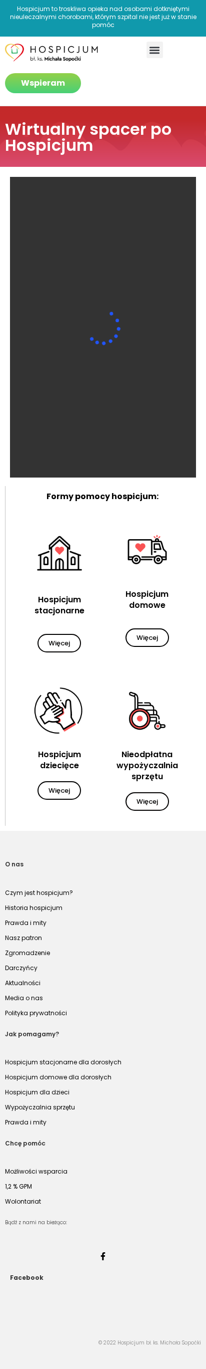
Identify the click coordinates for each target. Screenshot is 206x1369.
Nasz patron (23, 938)
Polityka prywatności (36, 1013)
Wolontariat (23, 1201)
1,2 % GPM (18, 1186)
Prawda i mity (25, 923)
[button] (154, 50)
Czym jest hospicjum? (39, 892)
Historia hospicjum (33, 907)
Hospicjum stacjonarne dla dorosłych (63, 1062)
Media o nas (24, 998)
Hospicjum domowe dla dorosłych (58, 1077)
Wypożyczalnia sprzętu (40, 1107)
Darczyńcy (21, 968)
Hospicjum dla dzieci (37, 1092)
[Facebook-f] (103, 1256)
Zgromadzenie (27, 953)
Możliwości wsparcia (36, 1171)
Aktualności (22, 983)
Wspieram (43, 83)
